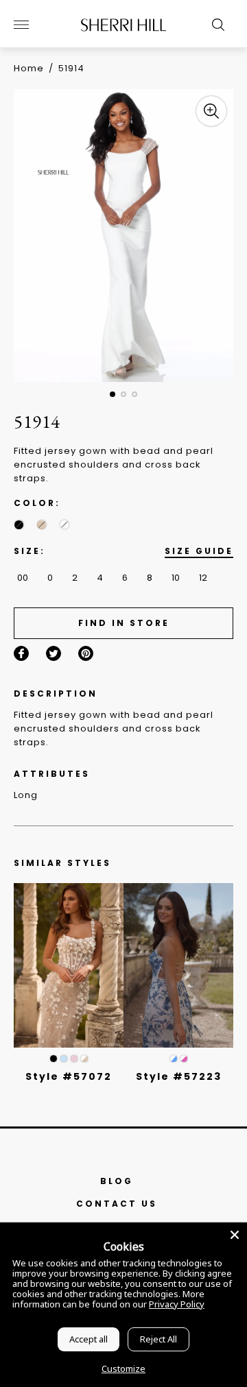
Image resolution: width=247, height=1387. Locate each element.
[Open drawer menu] (21, 25)
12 (203, 577)
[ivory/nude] (84, 1058)
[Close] (235, 1235)
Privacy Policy (176, 1304)
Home (29, 68)
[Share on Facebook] (21, 653)
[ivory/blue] (173, 1058)
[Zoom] (211, 111)
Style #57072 (68, 1076)
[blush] (74, 1058)
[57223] (178, 965)
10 (176, 577)
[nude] (41, 525)
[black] (19, 525)
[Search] (214, 25)
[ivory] (64, 525)
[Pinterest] (85, 653)
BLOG (116, 1181)
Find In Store (123, 623)
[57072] (69, 965)
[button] (112, 394)
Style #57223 (179, 1076)
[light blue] (64, 1058)
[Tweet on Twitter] (53, 653)
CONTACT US (116, 1203)
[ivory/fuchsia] (184, 1058)
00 (22, 577)
